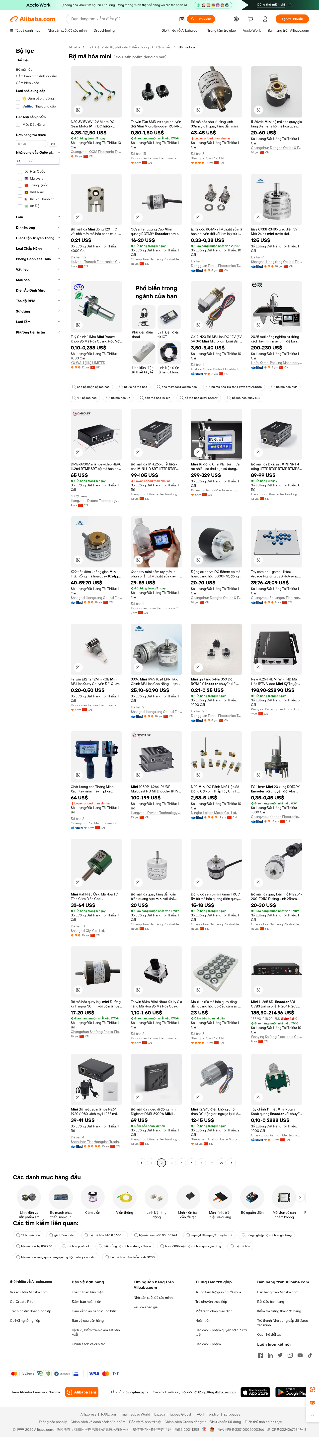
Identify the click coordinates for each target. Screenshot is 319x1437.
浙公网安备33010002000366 (241, 1430)
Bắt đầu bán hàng (270, 1302)
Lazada (159, 1414)
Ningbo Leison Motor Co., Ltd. (214, 813)
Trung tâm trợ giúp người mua (218, 1292)
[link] (312, 1389)
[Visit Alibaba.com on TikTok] (310, 1355)
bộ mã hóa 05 (120, 398)
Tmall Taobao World (135, 1414)
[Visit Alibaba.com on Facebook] (260, 1355)
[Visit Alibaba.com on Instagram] (290, 1355)
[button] (182, 19)
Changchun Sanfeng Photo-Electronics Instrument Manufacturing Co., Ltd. (156, 259)
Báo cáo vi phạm (208, 1344)
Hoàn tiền (202, 1321)
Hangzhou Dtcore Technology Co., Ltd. (96, 501)
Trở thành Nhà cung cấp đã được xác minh (282, 1323)
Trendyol (212, 1414)
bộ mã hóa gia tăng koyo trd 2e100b (236, 387)
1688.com (108, 1414)
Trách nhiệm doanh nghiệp (30, 1311)
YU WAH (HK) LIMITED (88, 363)
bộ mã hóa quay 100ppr (201, 398)
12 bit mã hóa (30, 1235)
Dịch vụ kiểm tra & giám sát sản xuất (96, 1332)
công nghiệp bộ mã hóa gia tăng (269, 1235)
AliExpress (88, 1414)
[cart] (251, 20)
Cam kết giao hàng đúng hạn (94, 1311)
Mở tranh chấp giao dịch (214, 1311)
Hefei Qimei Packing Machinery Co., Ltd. (276, 363)
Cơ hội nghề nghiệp (25, 1321)
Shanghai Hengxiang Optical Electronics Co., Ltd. (276, 262)
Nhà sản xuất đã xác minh (153, 1298)
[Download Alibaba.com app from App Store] (255, 1392)
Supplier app (137, 1392)
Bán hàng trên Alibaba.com (278, 1292)
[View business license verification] (204, 1429)
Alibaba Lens (30, 1392)
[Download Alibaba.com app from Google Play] (292, 1392)
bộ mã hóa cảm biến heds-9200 (132, 1257)
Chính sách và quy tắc (89, 1344)
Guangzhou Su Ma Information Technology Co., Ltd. (96, 823)
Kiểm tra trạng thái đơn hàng (279, 1311)
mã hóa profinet (78, 1246)
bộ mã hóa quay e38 (246, 398)
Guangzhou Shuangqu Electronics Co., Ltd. (276, 598)
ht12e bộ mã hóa (135, 387)
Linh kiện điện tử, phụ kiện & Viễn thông (118, 47)
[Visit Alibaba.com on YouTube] (300, 1355)
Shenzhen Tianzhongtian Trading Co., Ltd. (96, 1142)
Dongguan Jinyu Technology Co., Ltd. (156, 608)
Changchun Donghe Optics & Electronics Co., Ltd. (276, 148)
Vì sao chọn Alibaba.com (29, 1292)
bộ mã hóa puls (286, 387)
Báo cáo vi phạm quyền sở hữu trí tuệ (221, 1332)
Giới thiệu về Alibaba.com (31, 1282)
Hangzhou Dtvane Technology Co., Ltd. (156, 494)
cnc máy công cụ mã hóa (179, 387)
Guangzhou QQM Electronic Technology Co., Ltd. (96, 152)
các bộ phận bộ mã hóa (93, 387)
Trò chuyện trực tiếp (211, 1302)
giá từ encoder (64, 1235)
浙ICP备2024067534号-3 (286, 1430)
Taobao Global (180, 1414)
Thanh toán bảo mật (87, 1292)
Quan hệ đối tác (269, 1334)
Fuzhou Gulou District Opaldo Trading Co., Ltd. (216, 369)
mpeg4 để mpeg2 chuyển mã (211, 1235)
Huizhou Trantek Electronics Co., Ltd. (96, 262)
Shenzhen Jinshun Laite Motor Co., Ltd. (216, 1139)
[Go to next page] (231, 1162)
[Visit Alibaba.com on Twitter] (280, 1355)
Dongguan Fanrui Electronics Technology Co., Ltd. (216, 266)
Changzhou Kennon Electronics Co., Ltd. (276, 817)
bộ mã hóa (243, 1246)
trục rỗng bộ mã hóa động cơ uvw (127, 1246)
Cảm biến (163, 47)
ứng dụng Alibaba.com (217, 1392)
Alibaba (74, 47)
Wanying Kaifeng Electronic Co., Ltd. (276, 709)
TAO (198, 1414)
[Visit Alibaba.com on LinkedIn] (270, 1355)
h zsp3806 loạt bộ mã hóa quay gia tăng (193, 1246)
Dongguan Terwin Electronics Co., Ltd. (156, 158)
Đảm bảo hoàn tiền (86, 1302)
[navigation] (38, 605)
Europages (232, 1414)
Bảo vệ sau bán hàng (88, 1321)
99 (221, 1163)
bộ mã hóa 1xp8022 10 (36, 1246)
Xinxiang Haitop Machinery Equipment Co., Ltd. (216, 490)
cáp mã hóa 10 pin (157, 398)
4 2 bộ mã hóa (87, 398)
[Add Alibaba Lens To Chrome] (81, 1392)
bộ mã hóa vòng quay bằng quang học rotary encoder (58, 1257)
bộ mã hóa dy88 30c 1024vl (158, 1235)
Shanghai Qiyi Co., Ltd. (208, 158)
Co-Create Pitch (22, 1302)
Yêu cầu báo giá (146, 1307)
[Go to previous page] (141, 1162)
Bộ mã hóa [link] (187, 47)
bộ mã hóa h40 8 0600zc (107, 1235)
